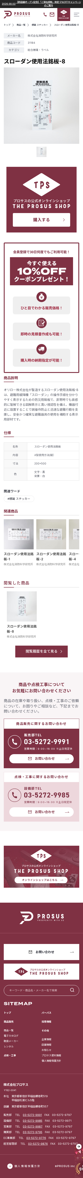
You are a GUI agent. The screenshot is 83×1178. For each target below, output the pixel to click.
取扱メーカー (11, 1041)
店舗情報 (46, 1044)
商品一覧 (9, 1030)
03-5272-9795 (32, 1132)
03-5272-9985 (32, 1120)
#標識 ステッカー (19, 498)
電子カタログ (11, 1035)
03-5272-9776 (36, 1138)
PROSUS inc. (66, 1166)
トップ (7, 1012)
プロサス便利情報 (51, 1055)
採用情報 (46, 1021)
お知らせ (46, 1050)
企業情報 (46, 1039)
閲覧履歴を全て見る (42, 651)
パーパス (46, 1012)
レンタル (9, 1046)
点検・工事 (10, 1055)
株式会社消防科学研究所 (18, 564)
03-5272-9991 (32, 1115)
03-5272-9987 (32, 1126)
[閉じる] (79, 1147)
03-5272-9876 (38, 1143)
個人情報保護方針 (51, 1060)
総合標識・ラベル (38, 50)
